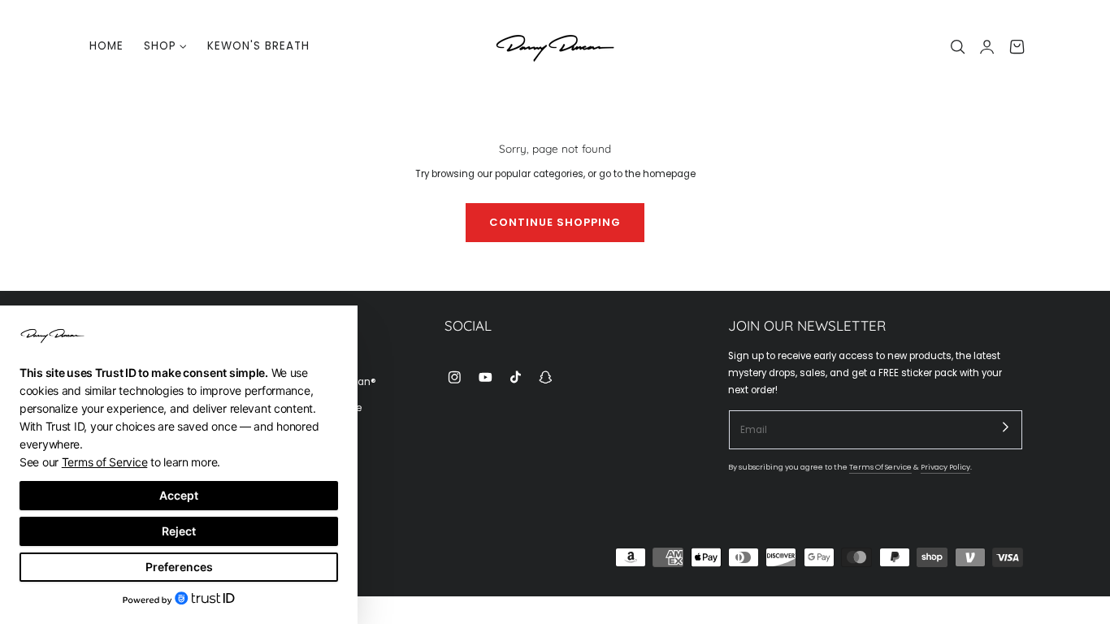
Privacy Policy (945, 467)
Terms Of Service (880, 467)
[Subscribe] (1006, 427)
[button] (958, 46)
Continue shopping (555, 222)
